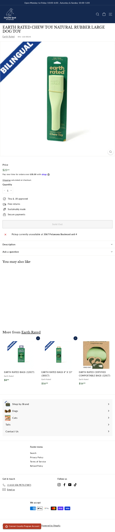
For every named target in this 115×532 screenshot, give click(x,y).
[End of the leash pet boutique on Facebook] (64, 484)
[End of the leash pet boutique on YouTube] (69, 484)
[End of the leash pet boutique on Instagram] (59, 484)
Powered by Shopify (50, 525)
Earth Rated (9, 36)
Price (5, 164)
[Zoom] (110, 152)
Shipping (6, 180)
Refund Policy (36, 466)
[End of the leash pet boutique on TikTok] (75, 484)
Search (33, 453)
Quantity (7, 184)
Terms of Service (38, 461)
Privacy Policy (36, 457)
